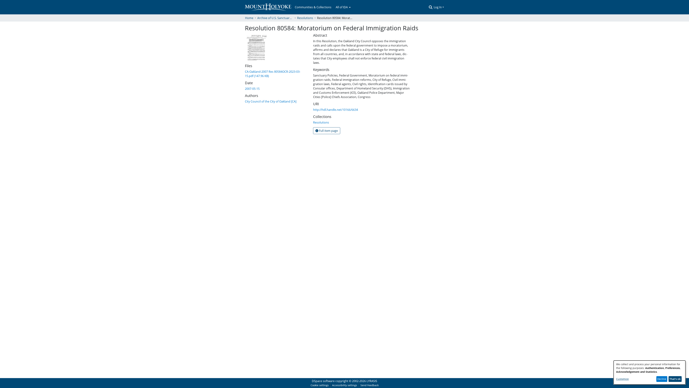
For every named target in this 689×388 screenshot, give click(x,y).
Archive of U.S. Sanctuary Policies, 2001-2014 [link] (275, 18)
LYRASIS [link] (372, 381)
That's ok (675, 379)
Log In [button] (438, 7)
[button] (430, 7)
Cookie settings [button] (320, 385)
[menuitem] (343, 7)
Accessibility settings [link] (344, 385)
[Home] (268, 7)
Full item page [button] (328, 131)
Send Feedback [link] (369, 385)
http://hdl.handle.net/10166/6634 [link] (335, 110)
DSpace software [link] (323, 381)
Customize (622, 379)
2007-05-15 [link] (252, 89)
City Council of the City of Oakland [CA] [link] (270, 101)
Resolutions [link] (305, 18)
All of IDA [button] (342, 7)
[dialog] (649, 372)
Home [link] (249, 18)
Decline (661, 379)
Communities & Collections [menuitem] (313, 7)
